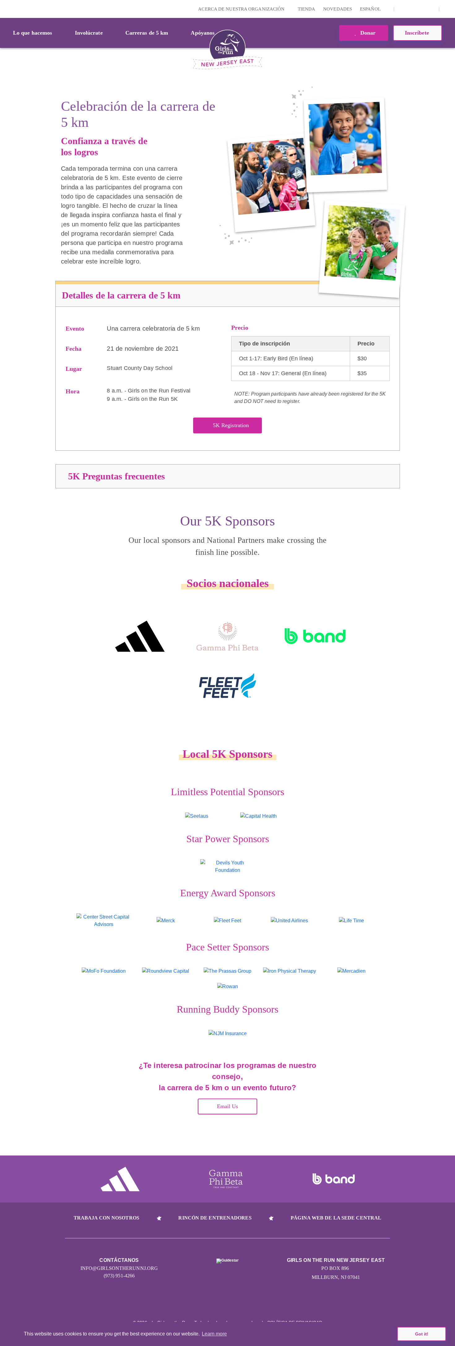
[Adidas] (140, 636)
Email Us (227, 1106)
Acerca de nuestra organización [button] (242, 8)
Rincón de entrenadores (214, 1217)
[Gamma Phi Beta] (227, 636)
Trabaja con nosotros (106, 1217)
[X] (412, 9)
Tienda (306, 8)
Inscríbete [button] (418, 33)
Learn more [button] (214, 1333)
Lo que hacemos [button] (32, 33)
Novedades (337, 8)
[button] (447, 9)
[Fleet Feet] (227, 685)
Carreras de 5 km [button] (146, 33)
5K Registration (231, 425)
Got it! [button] (421, 1333)
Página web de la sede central (336, 1217)
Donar (367, 33)
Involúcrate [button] (89, 33)
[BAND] (315, 636)
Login (6, 8)
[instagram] (402, 9)
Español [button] (371, 8)
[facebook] (431, 9)
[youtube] (421, 9)
